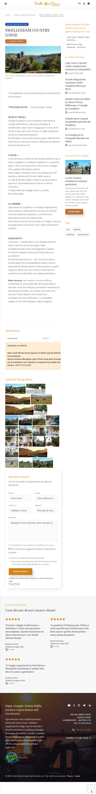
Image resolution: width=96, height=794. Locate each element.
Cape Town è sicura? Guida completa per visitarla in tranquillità (77, 66)
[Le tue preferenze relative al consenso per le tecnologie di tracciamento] (91, 791)
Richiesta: (12, 517)
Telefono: (12, 505)
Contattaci (70, 738)
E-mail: (37, 493)
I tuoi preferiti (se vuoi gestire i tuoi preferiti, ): (31, 545)
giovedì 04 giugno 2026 (76, 93)
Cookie (77, 776)
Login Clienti (83, 738)
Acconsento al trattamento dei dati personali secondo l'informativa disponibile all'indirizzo (34, 563)
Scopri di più (74, 211)
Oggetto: (38, 505)
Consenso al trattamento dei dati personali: (26, 558)
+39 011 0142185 (83, 729)
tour (68, 229)
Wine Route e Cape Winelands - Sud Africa (76, 46)
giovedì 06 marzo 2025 (76, 129)
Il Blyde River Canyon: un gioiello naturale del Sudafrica (78, 121)
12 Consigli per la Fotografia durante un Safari (77, 138)
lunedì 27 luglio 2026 (75, 73)
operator (76, 229)
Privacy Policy (14, 584)
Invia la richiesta (20, 571)
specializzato (83, 234)
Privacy (70, 776)
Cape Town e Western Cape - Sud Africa (79, 38)
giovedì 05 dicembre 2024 (77, 145)
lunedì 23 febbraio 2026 (76, 112)
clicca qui (49, 545)
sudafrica (70, 234)
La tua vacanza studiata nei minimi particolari (76, 181)
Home (7, 15)
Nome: (11, 493)
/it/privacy (45, 564)
